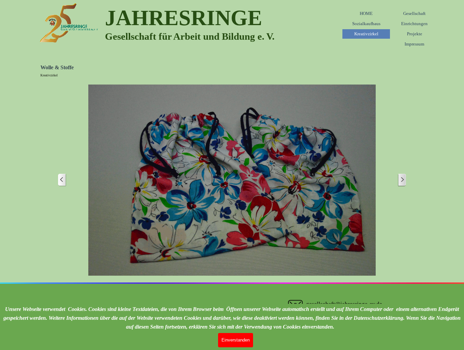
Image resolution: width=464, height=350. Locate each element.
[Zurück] (62, 180)
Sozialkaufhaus (366, 23)
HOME (366, 13)
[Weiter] (402, 180)
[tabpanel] (237, 23)
